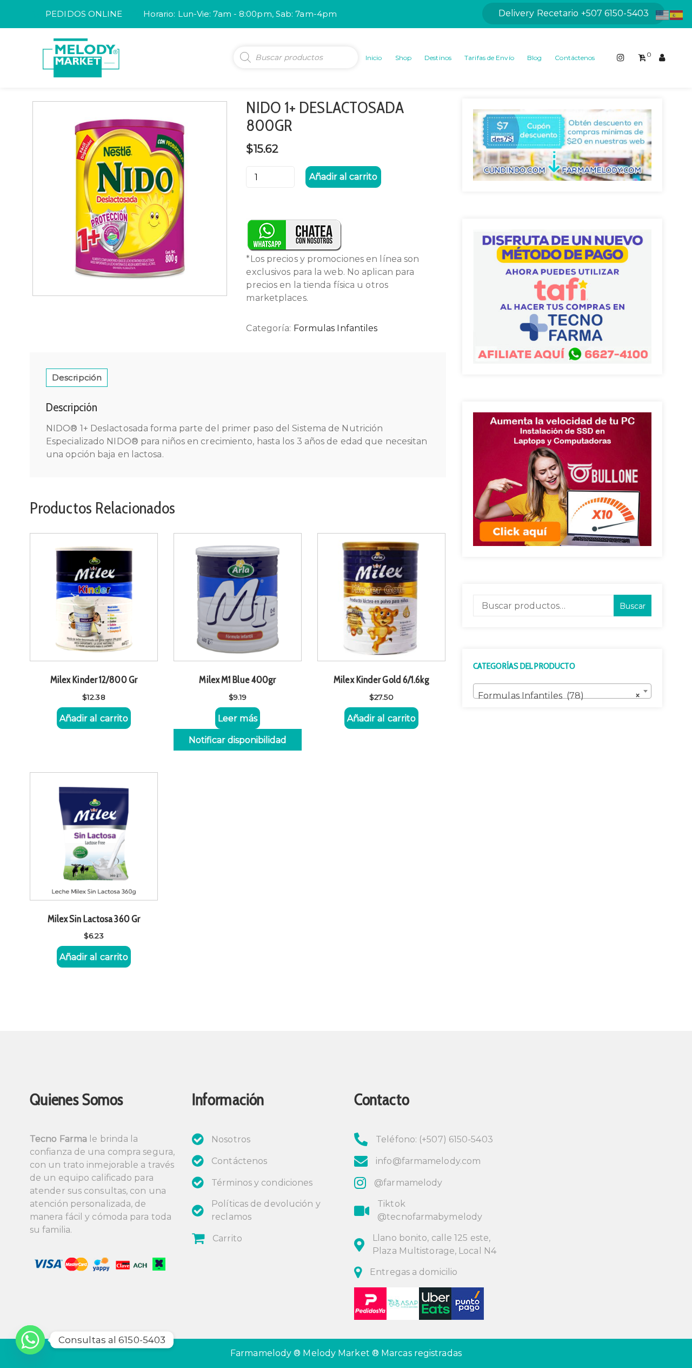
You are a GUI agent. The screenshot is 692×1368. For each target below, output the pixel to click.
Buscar (633, 606)
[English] (663, 14)
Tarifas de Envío (489, 58)
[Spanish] (677, 14)
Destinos (437, 58)
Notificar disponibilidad (238, 740)
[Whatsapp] (30, 1339)
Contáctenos (575, 58)
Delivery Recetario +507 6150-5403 (573, 13)
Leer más (237, 718)
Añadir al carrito (343, 177)
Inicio (373, 58)
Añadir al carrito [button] (94, 718)
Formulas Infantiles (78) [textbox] (559, 695)
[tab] (77, 378)
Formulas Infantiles (336, 328)
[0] (642, 58)
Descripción (77, 377)
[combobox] (562, 691)
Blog (534, 58)
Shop (403, 58)
